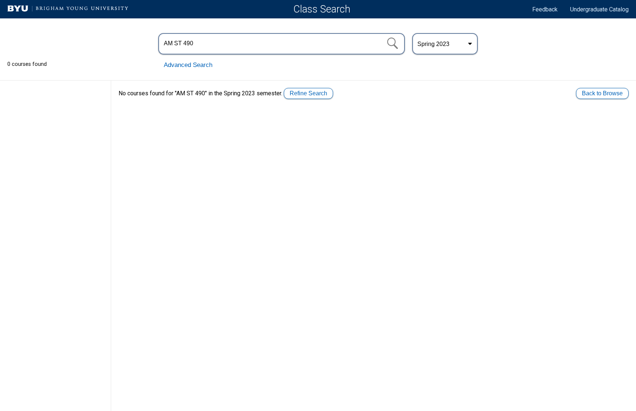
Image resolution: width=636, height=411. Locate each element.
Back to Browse (602, 93)
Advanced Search (188, 64)
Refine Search (308, 93)
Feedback (545, 9)
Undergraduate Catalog (599, 9)
